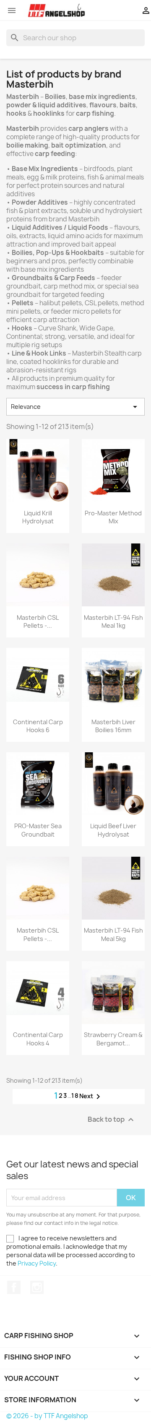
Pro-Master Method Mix (113, 517)
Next (91, 1097)
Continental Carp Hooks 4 (38, 1039)
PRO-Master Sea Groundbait (38, 830)
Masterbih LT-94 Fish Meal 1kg (113, 621)
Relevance (75, 407)
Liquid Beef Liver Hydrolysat (113, 830)
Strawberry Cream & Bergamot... (113, 1039)
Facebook (14, 1287)
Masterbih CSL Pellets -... (38, 621)
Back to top (112, 1120)
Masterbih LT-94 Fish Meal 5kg (113, 934)
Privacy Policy (37, 1263)
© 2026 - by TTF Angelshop (47, 1415)
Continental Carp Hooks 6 (38, 726)
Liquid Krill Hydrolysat (38, 517)
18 (75, 1095)
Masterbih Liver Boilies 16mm (113, 726)
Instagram (37, 1287)
